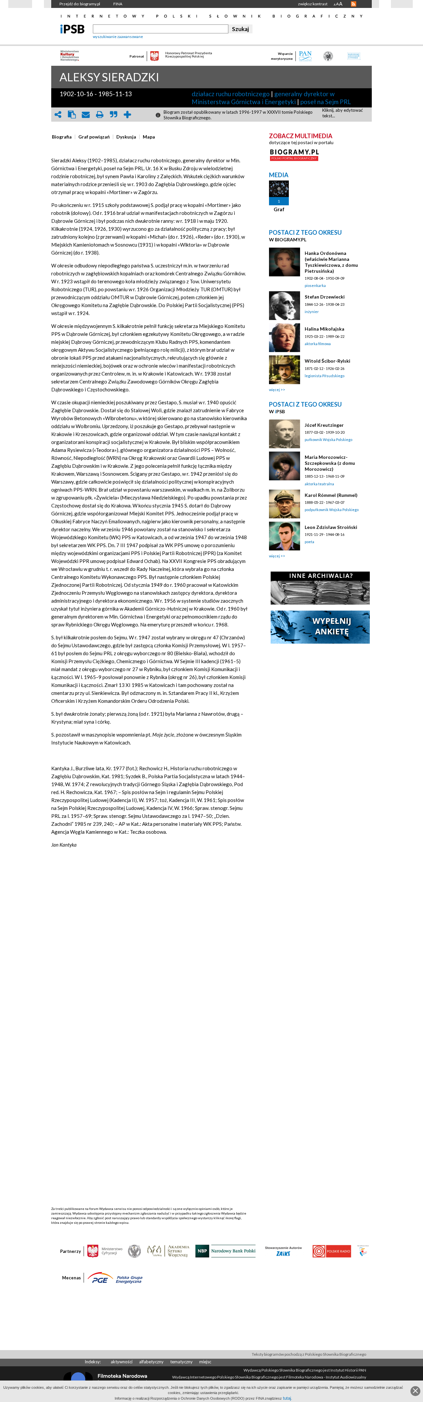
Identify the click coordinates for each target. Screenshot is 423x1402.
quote (113, 114)
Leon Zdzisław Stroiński (331, 527)
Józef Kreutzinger (324, 425)
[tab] (63, 137)
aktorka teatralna (319, 484)
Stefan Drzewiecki (325, 297)
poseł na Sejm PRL (325, 101)
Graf (279, 209)
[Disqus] (149, 952)
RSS (353, 4)
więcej (274, 389)
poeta (309, 542)
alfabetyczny (151, 1361)
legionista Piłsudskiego (324, 376)
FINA (117, 3)
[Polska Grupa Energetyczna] (115, 1277)
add (127, 114)
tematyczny (181, 1361)
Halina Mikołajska (324, 329)
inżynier (312, 311)
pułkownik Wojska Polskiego (328, 439)
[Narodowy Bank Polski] (225, 1251)
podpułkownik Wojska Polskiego (332, 509)
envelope (85, 114)
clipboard (71, 114)
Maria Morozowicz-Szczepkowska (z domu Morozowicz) (330, 463)
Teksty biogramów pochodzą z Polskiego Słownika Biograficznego (309, 1354)
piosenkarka (315, 285)
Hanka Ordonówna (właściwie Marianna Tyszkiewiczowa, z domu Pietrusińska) (331, 262)
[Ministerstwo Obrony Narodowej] (134, 1251)
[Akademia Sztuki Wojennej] (168, 1251)
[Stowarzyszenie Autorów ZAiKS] (283, 1251)
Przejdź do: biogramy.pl (79, 3)
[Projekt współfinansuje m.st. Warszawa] (363, 1251)
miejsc (205, 1361)
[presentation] (62, 137)
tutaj (287, 1398)
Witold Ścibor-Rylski (327, 361)
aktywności (122, 1361)
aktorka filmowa (318, 343)
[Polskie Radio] (331, 1251)
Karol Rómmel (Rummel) (331, 495)
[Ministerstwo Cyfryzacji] (104, 1251)
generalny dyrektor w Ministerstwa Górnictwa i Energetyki (263, 97)
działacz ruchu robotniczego (231, 94)
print (99, 114)
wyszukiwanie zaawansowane (118, 36)
